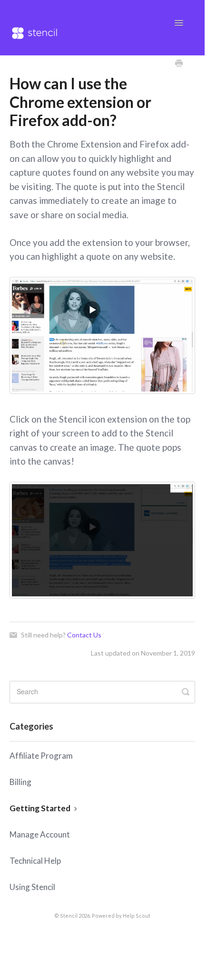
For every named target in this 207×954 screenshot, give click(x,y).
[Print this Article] (179, 64)
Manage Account (40, 834)
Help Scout (136, 915)
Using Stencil (32, 887)
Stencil (69, 915)
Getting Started (41, 808)
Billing (20, 782)
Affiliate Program (41, 756)
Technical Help (35, 861)
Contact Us (84, 635)
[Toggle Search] (185, 691)
